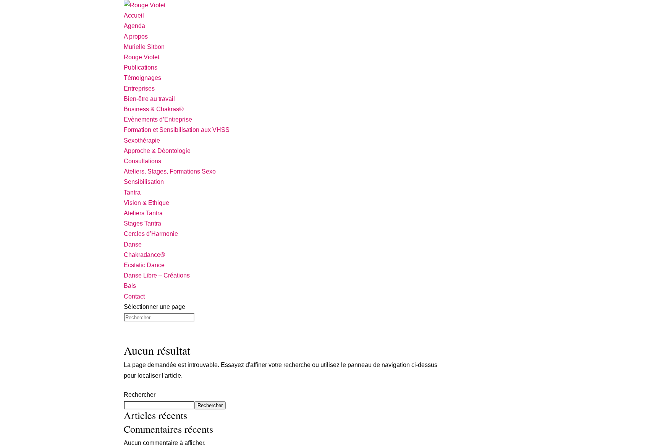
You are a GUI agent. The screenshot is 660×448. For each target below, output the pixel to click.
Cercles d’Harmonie (151, 233)
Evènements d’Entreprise (158, 119)
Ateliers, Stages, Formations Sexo (170, 171)
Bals (130, 285)
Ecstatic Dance (144, 265)
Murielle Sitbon (144, 47)
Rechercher (139, 394)
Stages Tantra (142, 223)
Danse (133, 244)
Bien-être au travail (149, 99)
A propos (136, 36)
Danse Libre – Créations (157, 275)
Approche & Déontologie (157, 151)
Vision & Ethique (146, 203)
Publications (140, 67)
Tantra (132, 192)
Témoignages (142, 78)
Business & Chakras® (154, 109)
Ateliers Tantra (143, 213)
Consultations (142, 161)
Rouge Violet (141, 57)
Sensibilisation (144, 182)
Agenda (134, 26)
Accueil (134, 15)
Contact (134, 296)
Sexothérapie (142, 140)
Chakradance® (144, 255)
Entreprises (139, 88)
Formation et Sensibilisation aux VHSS (177, 130)
